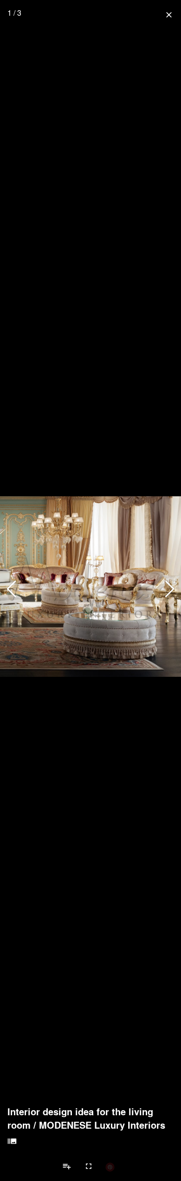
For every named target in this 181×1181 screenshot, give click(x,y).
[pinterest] (110, 1166)
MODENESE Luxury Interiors (102, 1125)
